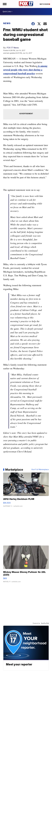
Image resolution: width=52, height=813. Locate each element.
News (7, 23)
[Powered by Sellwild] (45, 623)
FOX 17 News (13, 47)
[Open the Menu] (4, 4)
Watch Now (44, 4)
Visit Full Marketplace (40, 470)
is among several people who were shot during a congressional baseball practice (25, 69)
